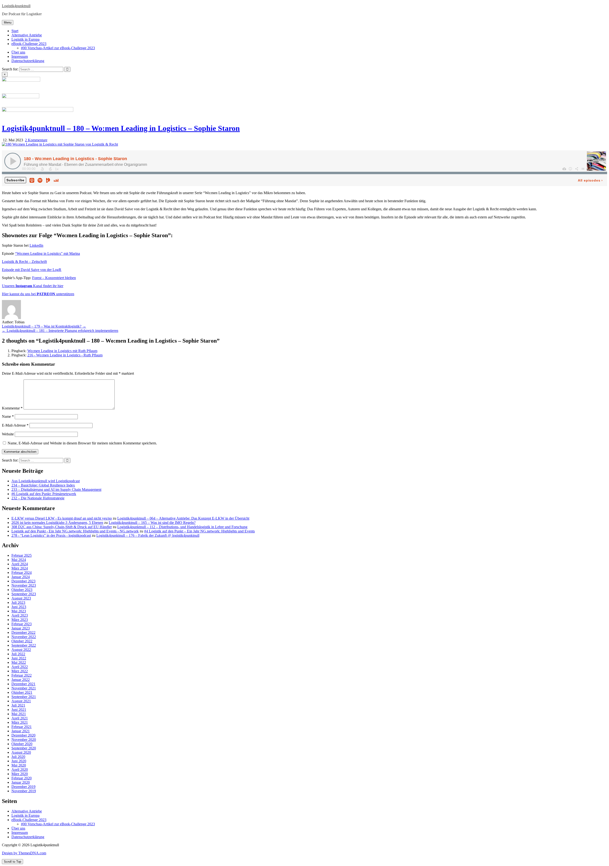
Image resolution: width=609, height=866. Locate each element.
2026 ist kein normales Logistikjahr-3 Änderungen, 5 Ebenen (57, 523)
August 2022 (21, 650)
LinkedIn (36, 245)
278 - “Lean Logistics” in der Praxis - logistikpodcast (51, 535)
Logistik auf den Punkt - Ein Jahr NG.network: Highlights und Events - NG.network (75, 531)
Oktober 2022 (21, 641)
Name (8, 416)
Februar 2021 (21, 727)
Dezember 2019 (23, 787)
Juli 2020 (18, 757)
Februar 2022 (21, 675)
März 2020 (19, 774)
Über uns (18, 52)
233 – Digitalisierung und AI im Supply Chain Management (56, 489)
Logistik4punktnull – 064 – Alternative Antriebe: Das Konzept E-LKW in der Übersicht (183, 518)
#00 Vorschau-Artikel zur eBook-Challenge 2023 (58, 48)
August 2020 (21, 752)
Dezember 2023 (23, 581)
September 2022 (23, 645)
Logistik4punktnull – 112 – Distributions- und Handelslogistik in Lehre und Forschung (182, 527)
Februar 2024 (21, 573)
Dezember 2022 (23, 632)
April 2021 (19, 718)
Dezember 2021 (23, 684)
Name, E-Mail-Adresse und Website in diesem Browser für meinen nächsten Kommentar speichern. (82, 443)
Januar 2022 (20, 680)
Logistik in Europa (25, 39)
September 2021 (23, 697)
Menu (7, 22)
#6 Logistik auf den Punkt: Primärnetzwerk (43, 494)
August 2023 (21, 598)
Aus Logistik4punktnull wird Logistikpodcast (45, 481)
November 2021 (23, 688)
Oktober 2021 (21, 692)
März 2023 (19, 620)
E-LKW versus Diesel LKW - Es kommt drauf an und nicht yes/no (61, 518)
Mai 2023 (18, 611)
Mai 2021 (18, 714)
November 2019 (23, 791)
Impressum (19, 56)
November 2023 (23, 585)
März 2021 (19, 722)
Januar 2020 (20, 782)
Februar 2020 (21, 778)
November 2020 (23, 740)
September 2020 (23, 748)
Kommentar (12, 408)
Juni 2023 (18, 607)
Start (14, 31)
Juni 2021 (18, 710)
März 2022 (19, 671)
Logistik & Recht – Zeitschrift (24, 262)
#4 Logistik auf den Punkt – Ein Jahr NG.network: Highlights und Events (199, 531)
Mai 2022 (18, 662)
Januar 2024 (20, 577)
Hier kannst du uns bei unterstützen (38, 294)
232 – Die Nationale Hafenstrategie (37, 498)
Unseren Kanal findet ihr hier (32, 286)
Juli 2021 (18, 705)
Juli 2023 (18, 602)
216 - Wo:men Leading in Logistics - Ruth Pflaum (65, 355)
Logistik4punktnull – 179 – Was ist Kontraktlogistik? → (44, 326)
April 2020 (19, 770)
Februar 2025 (21, 555)
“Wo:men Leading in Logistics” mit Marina (47, 253)
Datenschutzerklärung (27, 61)
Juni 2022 (18, 658)
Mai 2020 (18, 765)
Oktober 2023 (21, 590)
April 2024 (19, 564)
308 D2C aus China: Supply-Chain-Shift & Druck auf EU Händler (61, 527)
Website (8, 434)
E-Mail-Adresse (15, 425)
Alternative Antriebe (26, 35)
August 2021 (21, 701)
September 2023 (23, 594)
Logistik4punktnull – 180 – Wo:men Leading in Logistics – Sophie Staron (121, 128)
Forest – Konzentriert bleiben (54, 278)
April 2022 (19, 667)
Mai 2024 (18, 560)
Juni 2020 (18, 761)
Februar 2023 (21, 624)
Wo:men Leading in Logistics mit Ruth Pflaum (62, 351)
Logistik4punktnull (16, 6)
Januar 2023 (20, 628)
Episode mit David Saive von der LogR (31, 270)
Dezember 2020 (23, 735)
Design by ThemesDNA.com (24, 853)
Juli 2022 (18, 654)
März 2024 (19, 568)
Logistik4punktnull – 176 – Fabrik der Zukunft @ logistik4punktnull (147, 535)
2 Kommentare (36, 140)
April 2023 (19, 615)
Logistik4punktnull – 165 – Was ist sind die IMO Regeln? (152, 523)
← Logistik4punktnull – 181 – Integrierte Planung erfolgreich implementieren (60, 331)
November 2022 (23, 637)
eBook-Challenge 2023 (28, 44)
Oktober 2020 (21, 744)
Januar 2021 (20, 731)
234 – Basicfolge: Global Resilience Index (43, 485)
